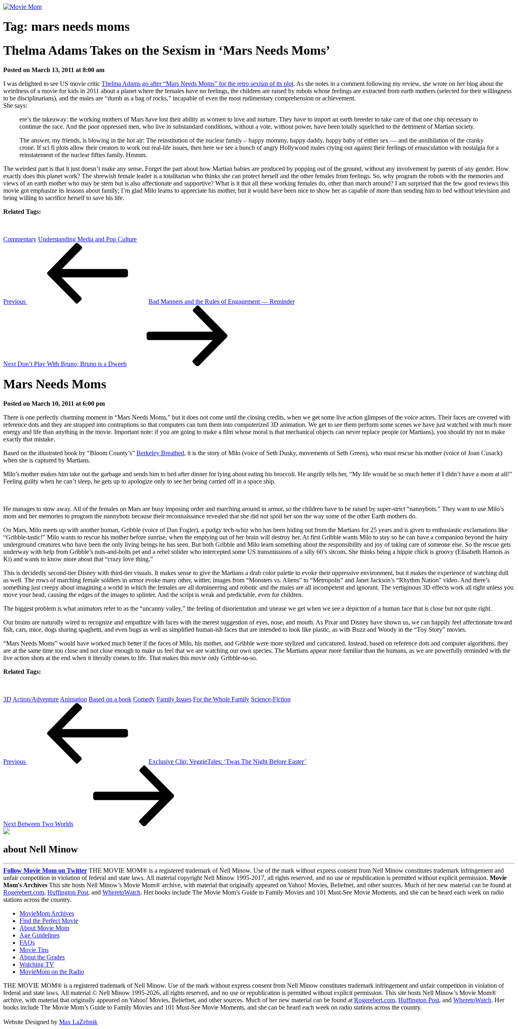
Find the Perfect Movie (48, 920)
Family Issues (174, 699)
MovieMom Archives (46, 913)
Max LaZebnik (78, 1021)
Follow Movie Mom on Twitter (45, 870)
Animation (73, 699)
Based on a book (110, 699)
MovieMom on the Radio (51, 971)
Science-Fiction (271, 699)
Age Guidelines (39, 935)
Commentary (19, 239)
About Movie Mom (44, 928)
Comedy (144, 699)
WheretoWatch (121, 892)
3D (7, 699)
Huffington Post (67, 892)
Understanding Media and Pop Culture (87, 239)
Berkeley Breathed (160, 453)
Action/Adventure (36, 699)
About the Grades (42, 957)
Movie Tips (34, 949)
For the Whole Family (221, 699)
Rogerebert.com (23, 892)
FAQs (27, 942)
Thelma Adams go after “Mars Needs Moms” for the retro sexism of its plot (197, 83)
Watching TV (36, 964)
